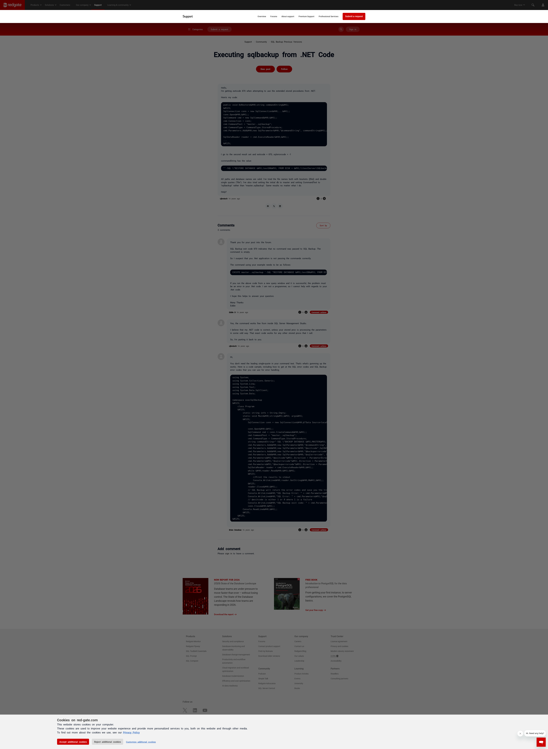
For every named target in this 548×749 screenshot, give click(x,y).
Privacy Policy (131, 732)
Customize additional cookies (141, 742)
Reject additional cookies (107, 742)
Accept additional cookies (73, 742)
